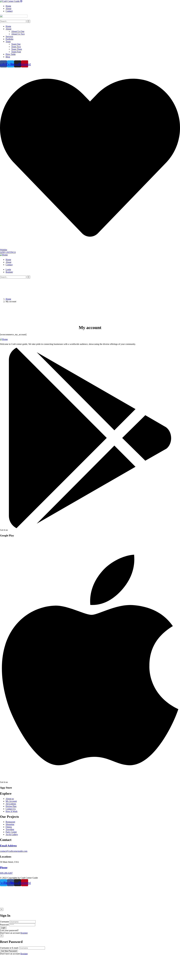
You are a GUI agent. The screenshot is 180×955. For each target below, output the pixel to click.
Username (4, 921)
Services (9, 36)
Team (8, 41)
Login (8, 269)
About (8, 29)
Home (8, 26)
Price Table (11, 54)
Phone (3, 867)
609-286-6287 (6, 873)
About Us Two (18, 34)
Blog (8, 57)
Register (24, 933)
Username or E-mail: (9, 948)
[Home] (4, 255)
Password (4, 924)
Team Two (16, 46)
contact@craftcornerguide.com (13, 851)
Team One (16, 44)
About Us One (17, 31)
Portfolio (9, 39)
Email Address (8, 845)
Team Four (16, 51)
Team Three (16, 49)
